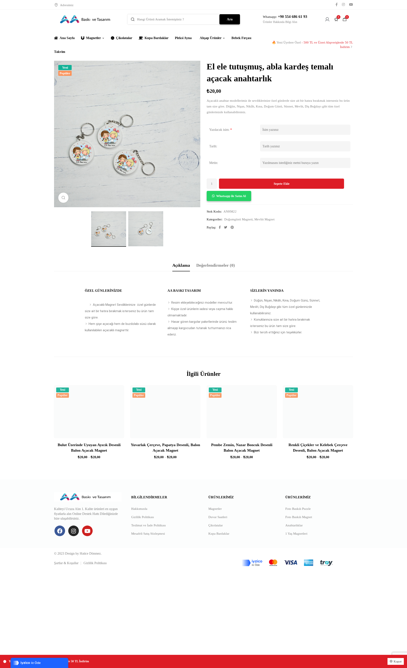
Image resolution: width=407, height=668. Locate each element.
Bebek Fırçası (241, 38)
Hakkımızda (139, 508)
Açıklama (181, 265)
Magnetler (93, 38)
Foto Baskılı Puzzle (298, 508)
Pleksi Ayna (183, 38)
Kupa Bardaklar (157, 38)
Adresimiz (67, 5)
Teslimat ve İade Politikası (148, 525)
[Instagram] (73, 531)
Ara (230, 19)
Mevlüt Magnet (264, 219)
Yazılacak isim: (219, 129)
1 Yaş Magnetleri (296, 533)
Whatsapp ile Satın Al (231, 196)
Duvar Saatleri (217, 517)
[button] (229, 196)
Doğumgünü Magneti (238, 219)
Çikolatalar (124, 38)
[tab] (181, 265)
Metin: (213, 163)
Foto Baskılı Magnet (298, 517)
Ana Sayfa (67, 38)
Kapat (398, 661)
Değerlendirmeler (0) (215, 265)
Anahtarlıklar (294, 525)
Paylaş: (211, 227)
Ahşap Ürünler (211, 38)
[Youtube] (87, 531)
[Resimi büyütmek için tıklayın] (63, 198)
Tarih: (213, 146)
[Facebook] (59, 531)
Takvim (59, 52)
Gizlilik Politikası (142, 517)
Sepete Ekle (282, 183)
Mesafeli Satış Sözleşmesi (148, 533)
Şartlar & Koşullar (66, 563)
